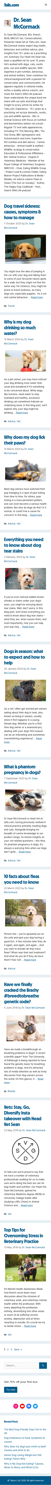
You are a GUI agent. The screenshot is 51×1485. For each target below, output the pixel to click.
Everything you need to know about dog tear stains (23, 545)
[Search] (43, 1365)
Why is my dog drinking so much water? (20, 327)
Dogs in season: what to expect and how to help (24, 657)
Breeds (11, 1091)
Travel (11, 306)
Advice (11, 421)
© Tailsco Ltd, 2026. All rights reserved (25, 1480)
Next (18, 1349)
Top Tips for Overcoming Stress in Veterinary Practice (23, 1235)
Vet (18, 421)
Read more (37, 297)
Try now (10, 1389)
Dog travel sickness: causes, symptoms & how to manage (22, 212)
